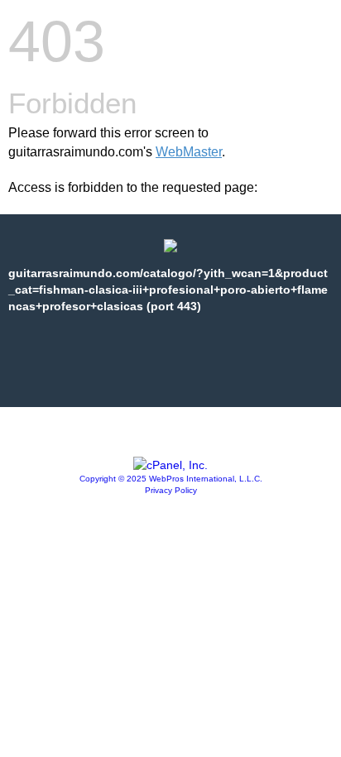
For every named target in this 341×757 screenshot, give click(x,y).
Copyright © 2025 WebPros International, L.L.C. (170, 478)
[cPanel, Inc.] (170, 465)
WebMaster (189, 152)
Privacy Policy (171, 490)
